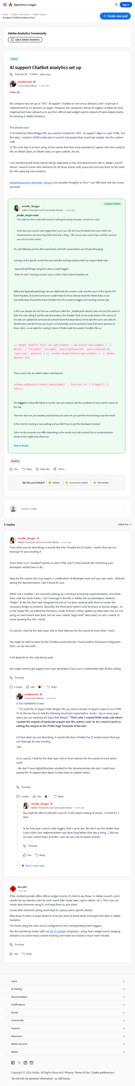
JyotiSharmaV (25, 81)
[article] (66, 613)
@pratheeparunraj (20, 182)
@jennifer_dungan (42, 182)
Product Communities (20, 14)
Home (5, 14)
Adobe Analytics (40, 14)
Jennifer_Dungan (31, 206)
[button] (115, 16)
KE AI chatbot (58, 931)
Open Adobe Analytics (27, 39)
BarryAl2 (22, 886)
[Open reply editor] (67, 508)
